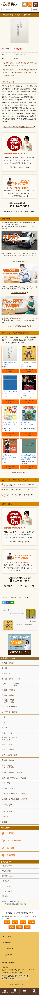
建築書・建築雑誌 (8, 690)
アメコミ (5, 728)
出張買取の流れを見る (18, 261)
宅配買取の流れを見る (18, 293)
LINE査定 (34, 992)
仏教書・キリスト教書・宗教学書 (14, 799)
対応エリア (29, 916)
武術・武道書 (7, 811)
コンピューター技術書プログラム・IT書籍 (10, 684)
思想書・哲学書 (8, 695)
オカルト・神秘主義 (9, 707)
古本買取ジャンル (8, 658)
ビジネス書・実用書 (9, 712)
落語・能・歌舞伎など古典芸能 (14, 778)
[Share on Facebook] (8, 602)
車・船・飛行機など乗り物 (12, 772)
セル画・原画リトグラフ (7, 805)
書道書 (4, 822)
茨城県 (27, 927)
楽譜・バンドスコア (9, 744)
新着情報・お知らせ (8, 876)
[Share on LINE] (12, 602)
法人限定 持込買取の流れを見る (18, 326)
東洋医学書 (6, 673)
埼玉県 (15, 922)
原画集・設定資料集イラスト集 (9, 739)
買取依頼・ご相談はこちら (19, 167)
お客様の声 (5, 881)
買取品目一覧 (6, 828)
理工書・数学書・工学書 (11, 679)
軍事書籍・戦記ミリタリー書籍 (8, 701)
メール (24, 992)
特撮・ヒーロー (8, 733)
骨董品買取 (11, 855)
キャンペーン (6, 886)
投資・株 (5, 717)
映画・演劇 (6, 783)
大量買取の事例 (7, 866)
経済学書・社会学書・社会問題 (14, 794)
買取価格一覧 (15, 902)
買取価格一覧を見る (18, 472)
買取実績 (5, 896)
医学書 (4, 668)
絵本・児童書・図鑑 (9, 755)
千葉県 (23, 922)
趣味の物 (10, 848)
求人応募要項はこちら (18, 196)
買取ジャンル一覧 (14, 992)
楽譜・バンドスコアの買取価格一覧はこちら (19, 127)
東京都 (7, 922)
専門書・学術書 (8, 663)
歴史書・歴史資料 (8, 788)
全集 (3, 722)
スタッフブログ (7, 891)
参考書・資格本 (8, 760)
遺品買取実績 (6, 871)
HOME (5, 902)
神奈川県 (31, 922)
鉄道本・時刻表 (8, 750)
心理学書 (5, 817)
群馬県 (12, 927)
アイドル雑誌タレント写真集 (8, 766)
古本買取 (10, 833)
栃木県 (19, 927)
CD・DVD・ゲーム (14, 840)
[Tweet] (4, 602)
